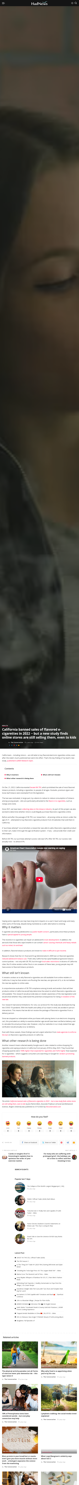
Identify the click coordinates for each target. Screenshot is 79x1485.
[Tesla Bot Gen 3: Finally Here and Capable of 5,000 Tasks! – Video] (20, 1213)
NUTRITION (46, 1366)
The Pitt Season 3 (22, 1261)
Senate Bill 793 (35, 787)
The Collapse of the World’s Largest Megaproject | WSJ (45, 1186)
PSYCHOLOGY (8, 1409)
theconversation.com (53, 1107)
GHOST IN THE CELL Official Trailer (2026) (31, 1258)
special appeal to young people (20, 934)
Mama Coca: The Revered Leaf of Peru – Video (32, 1274)
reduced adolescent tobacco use (14, 959)
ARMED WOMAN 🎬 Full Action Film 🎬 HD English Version (36, 1304)
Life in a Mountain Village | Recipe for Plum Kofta (33, 1300)
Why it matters (12, 775)
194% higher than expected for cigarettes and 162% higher (43, 1051)
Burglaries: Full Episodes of (26, 1321)
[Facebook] (9, 745)
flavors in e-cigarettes (57, 801)
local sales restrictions (50, 961)
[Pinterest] (14, 745)
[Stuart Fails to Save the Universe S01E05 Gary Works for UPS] (20, 1239)
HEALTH (5, 725)
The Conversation (17, 742)
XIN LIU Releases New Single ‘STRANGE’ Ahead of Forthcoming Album (40, 1317)
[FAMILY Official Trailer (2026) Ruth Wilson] (20, 1200)
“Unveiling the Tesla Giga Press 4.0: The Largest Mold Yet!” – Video (39, 1271)
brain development (51, 940)
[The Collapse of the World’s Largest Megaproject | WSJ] (20, 1187)
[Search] (75, 3)
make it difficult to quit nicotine (54, 951)
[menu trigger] (4, 3)
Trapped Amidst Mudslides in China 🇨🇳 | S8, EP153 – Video (36, 1313)
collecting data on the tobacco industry (37, 809)
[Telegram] (16, 745)
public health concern (41, 932)
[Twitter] (12, 745)
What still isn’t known (51, 775)
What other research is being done (20, 778)
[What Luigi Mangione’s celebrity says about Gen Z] (59, 1440)
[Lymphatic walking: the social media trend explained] (59, 1397)
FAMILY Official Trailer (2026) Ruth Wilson (41, 1199)
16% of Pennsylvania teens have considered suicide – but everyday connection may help (16, 1415)
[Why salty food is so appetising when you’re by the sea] (59, 1354)
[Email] (19, 745)
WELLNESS (7, 1366)
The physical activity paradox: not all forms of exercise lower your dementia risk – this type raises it (20, 1373)
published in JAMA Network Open (20, 761)
